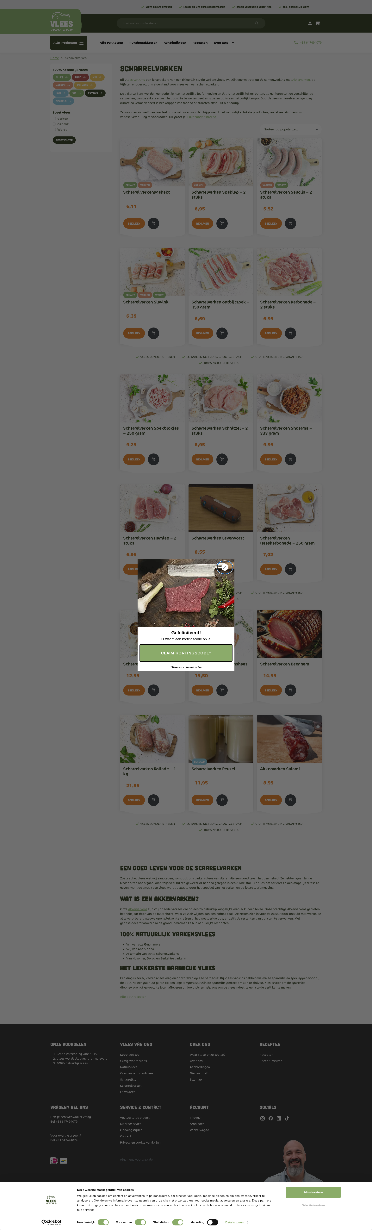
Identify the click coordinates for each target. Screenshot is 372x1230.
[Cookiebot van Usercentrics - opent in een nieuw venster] (51, 1222)
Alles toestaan (313, 1192)
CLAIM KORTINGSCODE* (186, 653)
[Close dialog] (225, 567)
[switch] (140, 1222)
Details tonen (234, 1222)
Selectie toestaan (313, 1205)
